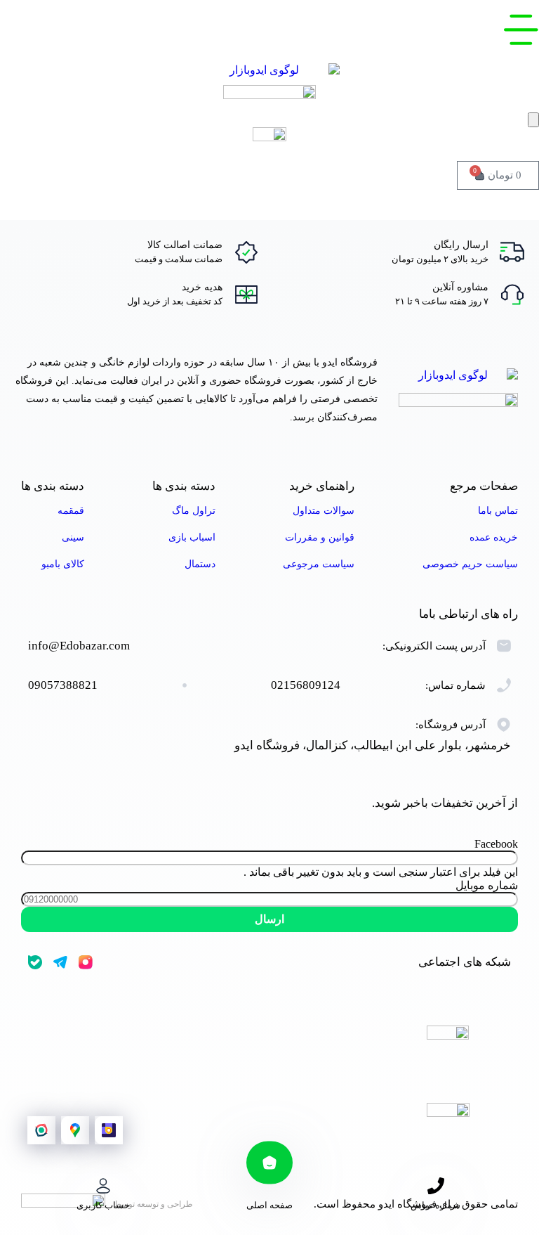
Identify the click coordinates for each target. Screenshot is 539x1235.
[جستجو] (533, 119)
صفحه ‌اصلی (269, 1205)
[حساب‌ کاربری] (103, 1185)
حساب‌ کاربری (103, 1205)
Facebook (496, 844)
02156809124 (305, 685)
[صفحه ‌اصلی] (269, 1162)
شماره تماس (435, 1205)
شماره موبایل (486, 885)
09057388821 (63, 685)
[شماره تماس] (435, 1185)
